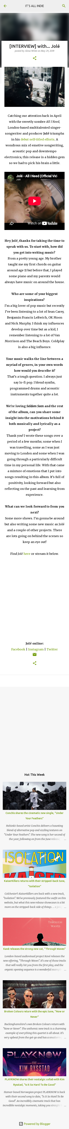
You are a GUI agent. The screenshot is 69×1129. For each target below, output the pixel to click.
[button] (34, 58)
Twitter (52, 649)
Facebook (18, 649)
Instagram (36, 649)
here (27, 554)
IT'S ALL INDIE (34, 6)
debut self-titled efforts (37, 139)
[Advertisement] (34, 727)
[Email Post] (34, 656)
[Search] (64, 5)
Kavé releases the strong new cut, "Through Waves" (34, 948)
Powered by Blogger (36, 1123)
